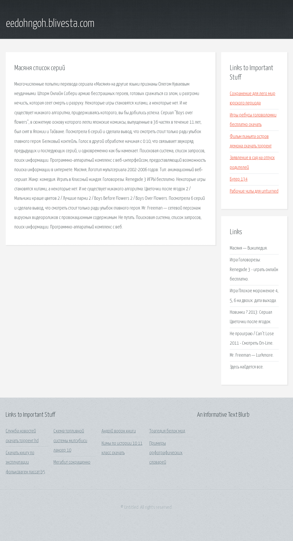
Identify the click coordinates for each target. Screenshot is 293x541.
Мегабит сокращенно (72, 462)
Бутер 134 (239, 179)
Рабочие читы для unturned (254, 191)
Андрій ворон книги (119, 431)
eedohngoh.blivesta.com (50, 23)
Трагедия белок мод (167, 431)
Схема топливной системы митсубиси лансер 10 (70, 441)
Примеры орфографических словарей (166, 453)
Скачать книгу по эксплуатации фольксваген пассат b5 (25, 463)
